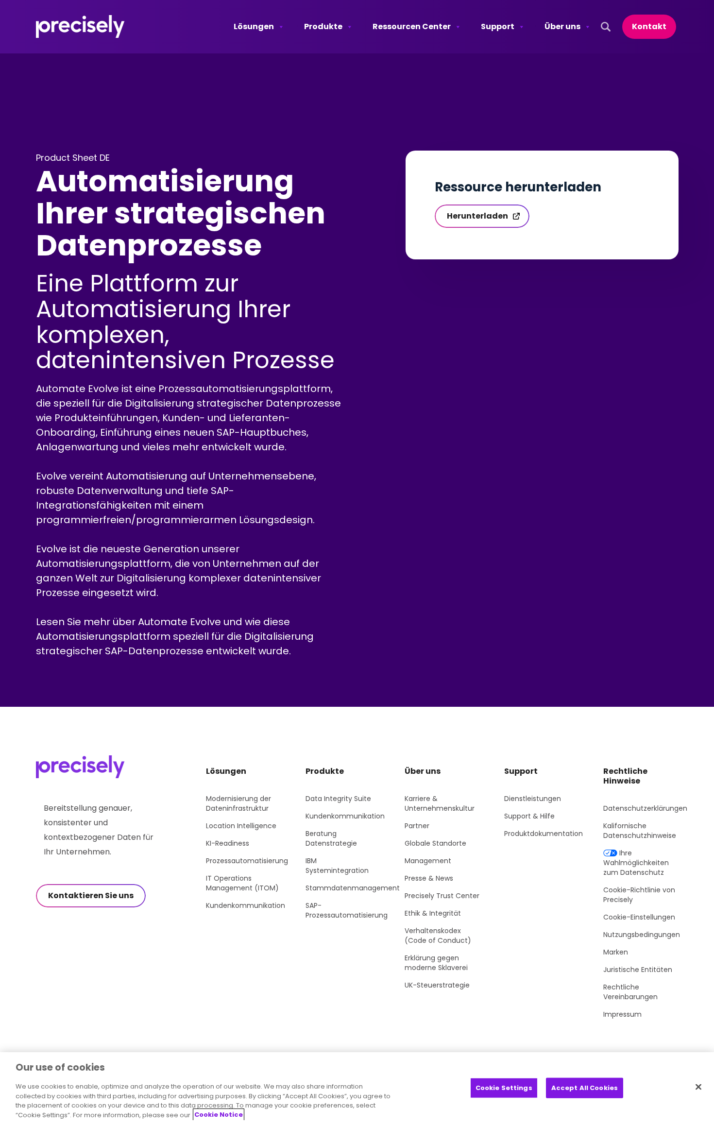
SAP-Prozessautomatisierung (347, 910)
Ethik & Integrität (433, 913)
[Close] (698, 1086)
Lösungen (254, 26)
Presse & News (429, 878)
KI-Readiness (227, 843)
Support (497, 26)
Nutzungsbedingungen (641, 934)
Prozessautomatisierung (247, 861)
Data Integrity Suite (338, 798)
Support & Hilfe (529, 816)
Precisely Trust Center (442, 896)
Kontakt (649, 26)
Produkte (323, 26)
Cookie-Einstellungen (639, 917)
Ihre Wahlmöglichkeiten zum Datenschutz (636, 862)
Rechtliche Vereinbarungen (630, 992)
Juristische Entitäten (637, 969)
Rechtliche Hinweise (625, 776)
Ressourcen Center (412, 26)
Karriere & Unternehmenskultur (440, 803)
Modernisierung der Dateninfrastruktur (238, 803)
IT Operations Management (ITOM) (242, 883)
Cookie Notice (218, 1114)
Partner (417, 826)
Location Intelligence (241, 826)
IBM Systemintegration (337, 865)
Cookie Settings (504, 1087)
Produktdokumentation (543, 833)
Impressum (622, 1014)
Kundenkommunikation (245, 905)
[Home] (80, 26)
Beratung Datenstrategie (331, 838)
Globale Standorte (435, 843)
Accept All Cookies (584, 1087)
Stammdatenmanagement (353, 888)
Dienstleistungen (532, 798)
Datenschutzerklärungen (645, 808)
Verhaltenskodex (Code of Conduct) (438, 935)
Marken (615, 952)
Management (428, 861)
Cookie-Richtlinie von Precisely (639, 894)
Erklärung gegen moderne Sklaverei (436, 962)
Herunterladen (477, 216)
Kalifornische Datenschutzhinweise (639, 830)
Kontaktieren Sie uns (91, 895)
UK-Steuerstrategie (437, 985)
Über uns (562, 26)
